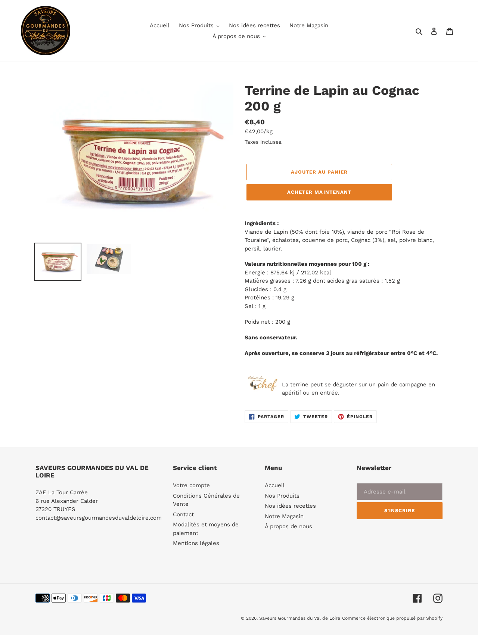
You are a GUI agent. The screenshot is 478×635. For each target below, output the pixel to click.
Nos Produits (282, 495)
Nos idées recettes (290, 505)
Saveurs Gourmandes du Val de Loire (299, 618)
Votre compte (191, 485)
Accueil (275, 485)
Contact (183, 514)
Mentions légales (196, 543)
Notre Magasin (284, 516)
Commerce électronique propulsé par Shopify (392, 618)
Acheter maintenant (319, 192)
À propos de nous (288, 526)
